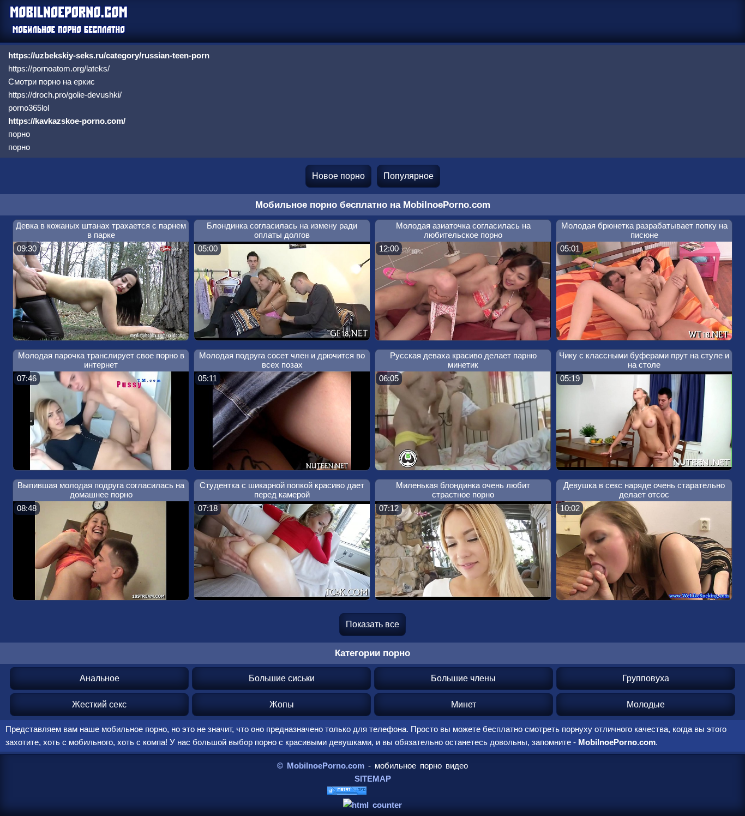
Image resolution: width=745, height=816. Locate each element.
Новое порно (338, 176)
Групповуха (645, 678)
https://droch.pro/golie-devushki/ (65, 94)
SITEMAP (373, 778)
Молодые (646, 704)
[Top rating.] (347, 791)
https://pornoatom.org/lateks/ (59, 68)
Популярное (408, 176)
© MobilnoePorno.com (320, 765)
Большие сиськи (282, 678)
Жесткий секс (99, 704)
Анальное (99, 678)
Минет (463, 704)
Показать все (372, 624)
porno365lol (28, 107)
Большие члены (463, 678)
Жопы (281, 704)
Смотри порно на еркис (51, 81)
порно (19, 134)
